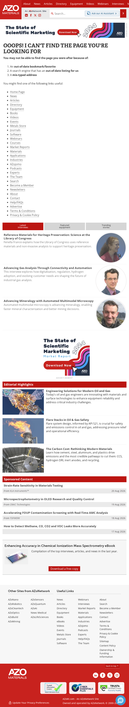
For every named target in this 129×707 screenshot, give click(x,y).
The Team (16, 177)
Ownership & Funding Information (107, 653)
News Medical (39, 612)
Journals (15, 130)
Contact (15, 198)
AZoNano (13, 599)
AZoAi (34, 608)
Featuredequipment (64, 226)
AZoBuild (13, 617)
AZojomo (16, 164)
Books (14, 113)
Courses (15, 143)
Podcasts (16, 168)
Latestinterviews (23, 226)
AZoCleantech (16, 608)
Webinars (16, 138)
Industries (16, 160)
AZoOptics (13, 612)
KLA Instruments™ (19, 490)
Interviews (84, 604)
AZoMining (14, 621)
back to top (111, 665)
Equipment (17, 109)
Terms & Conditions (22, 211)
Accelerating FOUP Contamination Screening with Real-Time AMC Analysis (56, 513)
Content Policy (108, 645)
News (13, 96)
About (14, 194)
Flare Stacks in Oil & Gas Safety (67, 420)
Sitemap (104, 641)
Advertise (16, 206)
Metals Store (18, 126)
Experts (15, 172)
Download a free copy (64, 569)
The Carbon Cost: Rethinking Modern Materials (79, 449)
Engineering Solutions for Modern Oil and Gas (78, 391)
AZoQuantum (38, 604)
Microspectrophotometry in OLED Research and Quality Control (49, 499)
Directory (61, 3)
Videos (14, 117)
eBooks (61, 621)
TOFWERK (15, 518)
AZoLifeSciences (40, 617)
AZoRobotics (15, 604)
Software (15, 134)
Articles (14, 100)
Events (14, 121)
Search (14, 181)
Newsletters (17, 189)
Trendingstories (106, 226)
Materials (16, 151)
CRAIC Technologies (20, 504)
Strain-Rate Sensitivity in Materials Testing (33, 485)
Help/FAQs (16, 202)
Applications (18, 155)
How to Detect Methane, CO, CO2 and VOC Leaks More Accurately (50, 526)
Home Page (17, 92)
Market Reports (20, 147)
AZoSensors (37, 599)
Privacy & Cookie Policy (24, 215)
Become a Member (22, 185)
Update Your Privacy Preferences (30, 702)
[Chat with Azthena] (121, 700)
